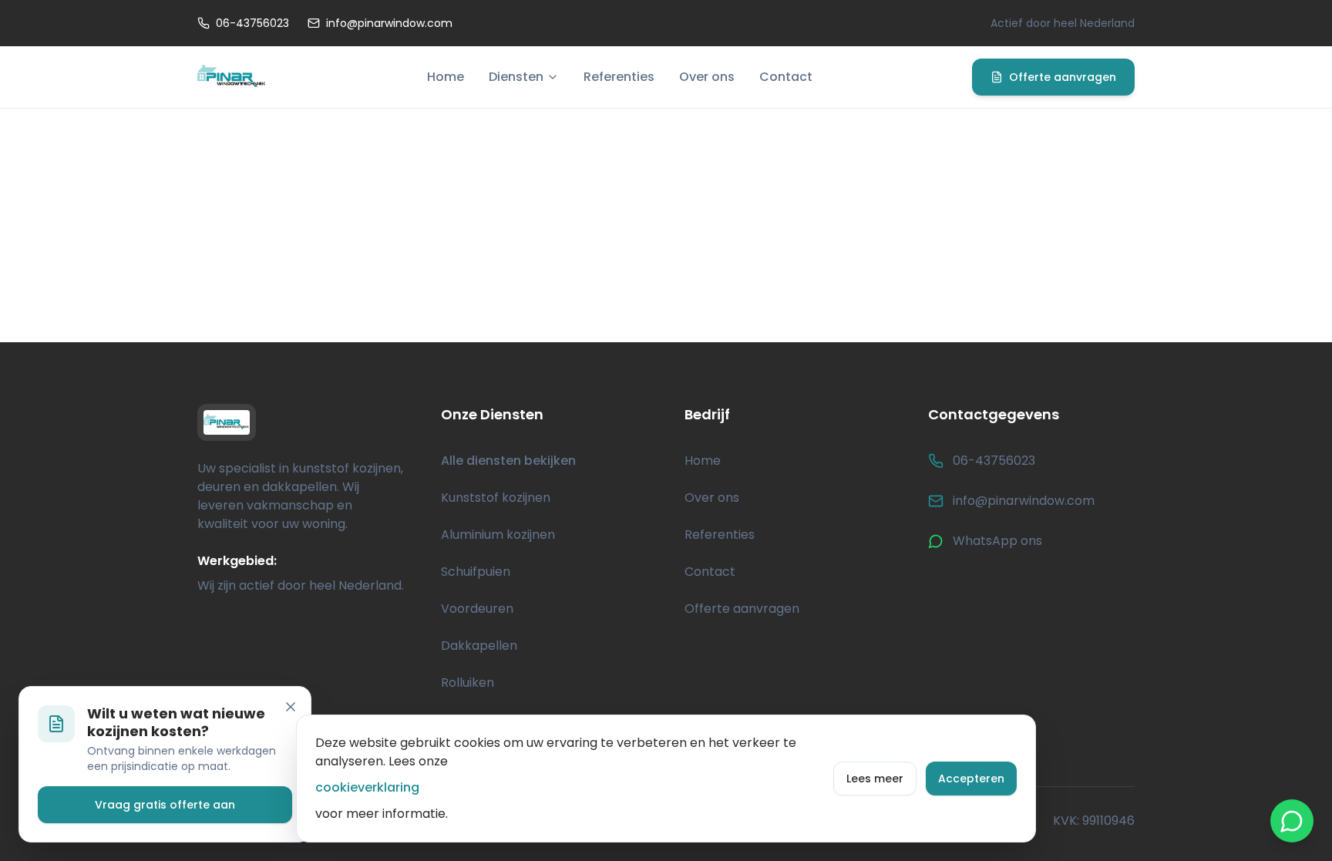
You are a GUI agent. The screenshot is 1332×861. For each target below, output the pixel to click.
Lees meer (874, 778)
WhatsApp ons (997, 541)
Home (445, 77)
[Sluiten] (290, 707)
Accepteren (971, 778)
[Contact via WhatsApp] (1292, 821)
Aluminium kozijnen (498, 534)
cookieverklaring (367, 787)
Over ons (707, 77)
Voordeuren (477, 608)
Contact (785, 77)
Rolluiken (467, 682)
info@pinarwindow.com (389, 23)
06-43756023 (252, 23)
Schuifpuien (475, 571)
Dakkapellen (479, 645)
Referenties (619, 77)
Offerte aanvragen (1062, 77)
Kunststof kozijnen (495, 497)
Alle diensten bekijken (508, 460)
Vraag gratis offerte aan (165, 804)
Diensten (516, 77)
